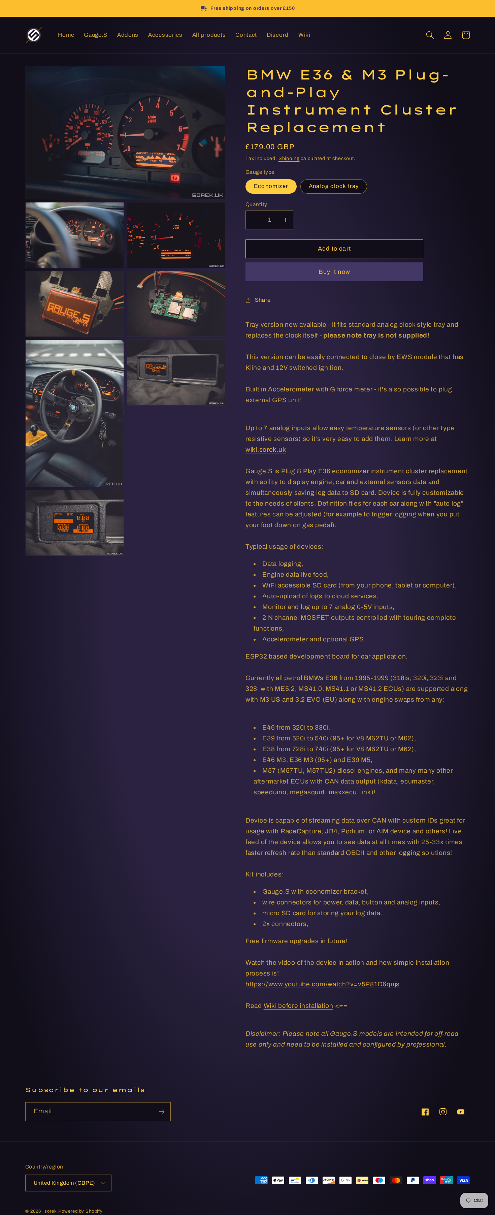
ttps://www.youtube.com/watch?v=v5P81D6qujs (325, 984)
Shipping (289, 158)
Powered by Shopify (80, 1211)
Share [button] (263, 300)
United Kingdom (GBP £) (64, 1183)
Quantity (256, 204)
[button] (430, 35)
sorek (50, 1211)
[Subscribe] (161, 1111)
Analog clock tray (334, 186)
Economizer (271, 186)
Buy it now (334, 271)
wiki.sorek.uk (265, 449)
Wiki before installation (298, 1005)
